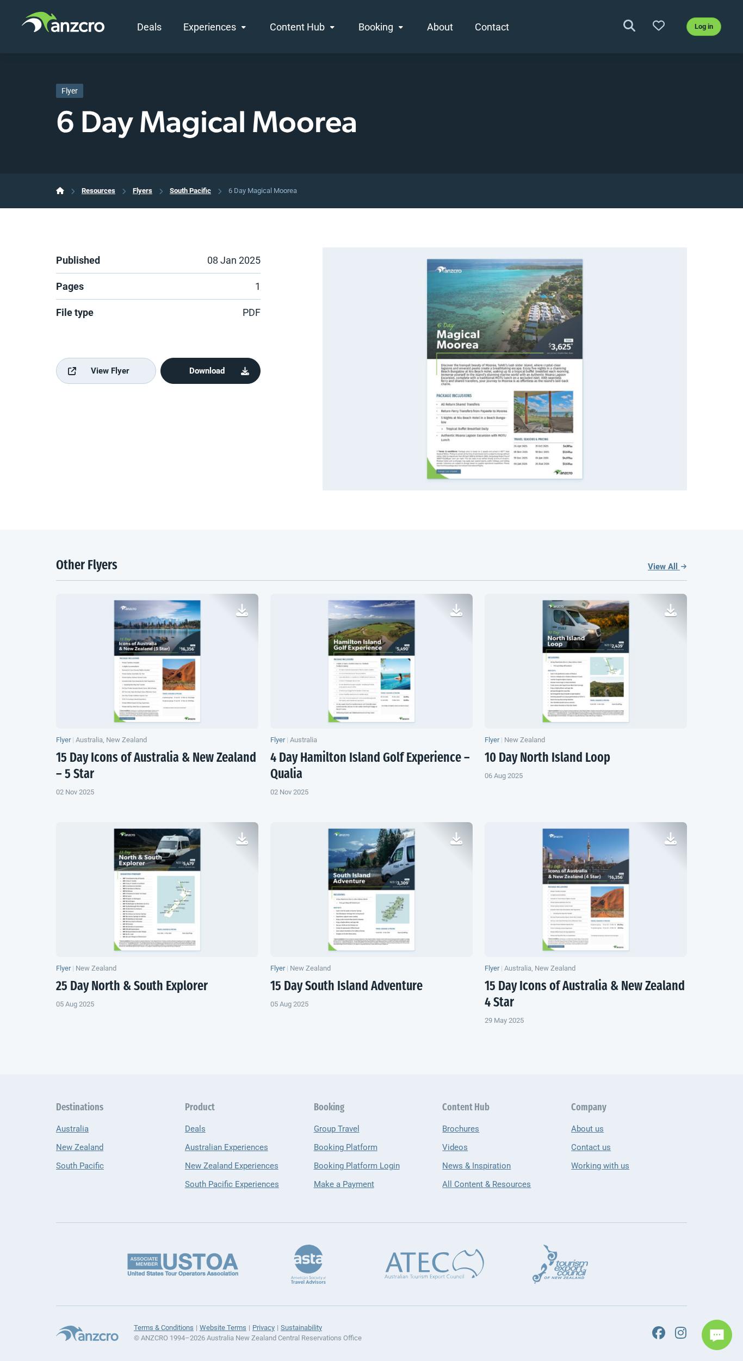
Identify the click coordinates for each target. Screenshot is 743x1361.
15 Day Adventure (346, 986)
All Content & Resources (486, 1184)
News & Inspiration (476, 1166)
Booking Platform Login (357, 1166)
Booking (375, 27)
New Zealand (79, 1147)
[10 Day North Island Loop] (586, 661)
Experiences (209, 27)
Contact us (591, 1147)
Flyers (142, 191)
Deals (149, 27)
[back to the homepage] (60, 191)
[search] (629, 26)
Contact (492, 27)
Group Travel (337, 1129)
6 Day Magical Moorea (262, 191)
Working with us (600, 1166)
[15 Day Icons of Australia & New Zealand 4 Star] (586, 889)
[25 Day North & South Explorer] (157, 889)
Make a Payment (344, 1184)
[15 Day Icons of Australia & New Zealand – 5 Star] (157, 661)
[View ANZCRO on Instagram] (680, 1333)
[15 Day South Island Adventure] (371, 889)
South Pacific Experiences (232, 1184)
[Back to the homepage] (63, 25)
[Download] (242, 610)
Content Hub (297, 27)
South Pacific (190, 191)
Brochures (460, 1129)
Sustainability (301, 1327)
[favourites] (658, 26)
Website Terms (223, 1327)
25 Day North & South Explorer (132, 986)
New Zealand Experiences (231, 1166)
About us (587, 1129)
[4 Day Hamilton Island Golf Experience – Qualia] (371, 661)
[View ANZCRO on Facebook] (658, 1333)
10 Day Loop (547, 758)
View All (664, 566)
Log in (704, 26)
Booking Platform (345, 1147)
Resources (98, 191)
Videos (455, 1147)
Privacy (263, 1327)
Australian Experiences (226, 1147)
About (440, 27)
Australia (72, 1129)
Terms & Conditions (164, 1327)
